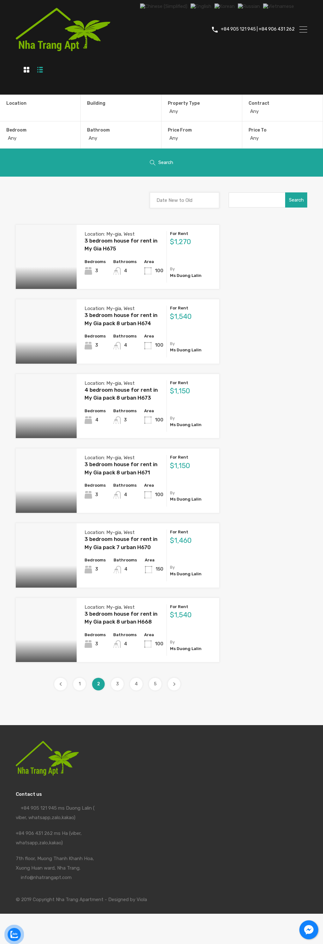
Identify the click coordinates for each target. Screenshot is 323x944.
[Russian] (249, 6)
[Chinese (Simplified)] (163, 6)
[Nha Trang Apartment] (63, 48)
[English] (201, 6)
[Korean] (224, 6)
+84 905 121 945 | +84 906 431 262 (258, 29)
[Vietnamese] (278, 6)
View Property (46, 276)
